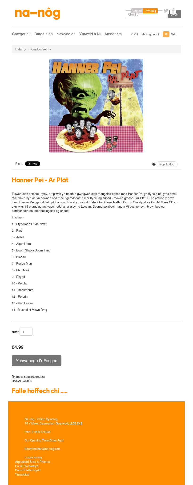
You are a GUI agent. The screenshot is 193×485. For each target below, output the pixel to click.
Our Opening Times (37, 440)
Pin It (19, 163)
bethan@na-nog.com (46, 449)
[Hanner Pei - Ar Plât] (96, 105)
